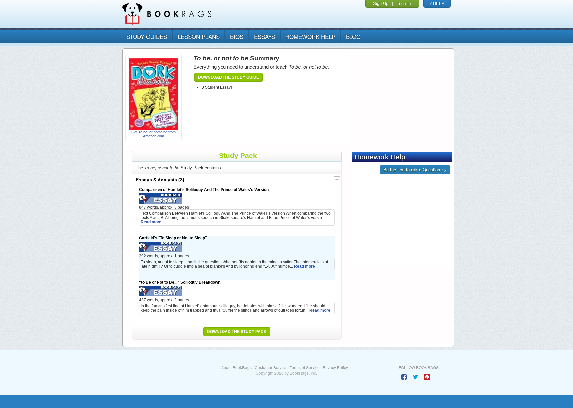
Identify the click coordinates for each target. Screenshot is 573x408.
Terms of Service (305, 367)
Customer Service (271, 367)
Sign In (404, 3)
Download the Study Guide (228, 77)
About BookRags (236, 367)
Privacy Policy (335, 367)
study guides (146, 36)
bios (236, 36)
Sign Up (380, 3)
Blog (353, 36)
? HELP (436, 3)
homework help (310, 36)
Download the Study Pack (237, 331)
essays (264, 36)
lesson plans (199, 36)
